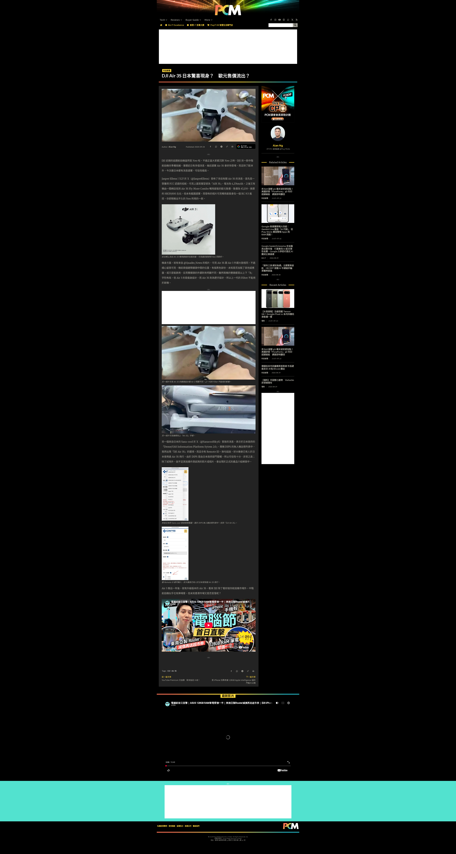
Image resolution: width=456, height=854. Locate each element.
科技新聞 (166, 70)
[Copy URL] (226, 146)
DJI (169, 671)
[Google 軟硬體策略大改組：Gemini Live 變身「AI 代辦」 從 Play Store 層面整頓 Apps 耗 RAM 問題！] (277, 213)
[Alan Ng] (278, 133)
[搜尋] (295, 25)
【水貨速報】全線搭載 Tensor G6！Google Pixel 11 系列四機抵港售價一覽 (277, 314)
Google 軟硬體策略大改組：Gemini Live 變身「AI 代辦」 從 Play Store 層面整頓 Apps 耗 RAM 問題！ (277, 230)
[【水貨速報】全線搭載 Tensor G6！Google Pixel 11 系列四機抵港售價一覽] (277, 298)
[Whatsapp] (288, 20)
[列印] (232, 146)
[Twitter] (292, 20)
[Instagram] (275, 20)
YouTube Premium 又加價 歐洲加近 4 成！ (181, 680)
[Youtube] (279, 20)
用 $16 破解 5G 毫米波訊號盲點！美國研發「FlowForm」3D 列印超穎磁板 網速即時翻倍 (277, 191)
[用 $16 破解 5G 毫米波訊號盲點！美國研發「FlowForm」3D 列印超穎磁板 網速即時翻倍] (277, 176)
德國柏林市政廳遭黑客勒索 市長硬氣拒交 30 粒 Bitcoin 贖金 (277, 367)
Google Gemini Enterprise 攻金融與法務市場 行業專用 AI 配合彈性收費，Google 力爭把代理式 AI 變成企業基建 (277, 250)
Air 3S (174, 671)
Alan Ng (172, 146)
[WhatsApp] (216, 146)
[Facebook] (271, 20)
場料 (263, 321)
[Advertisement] (228, 46)
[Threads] (284, 20)
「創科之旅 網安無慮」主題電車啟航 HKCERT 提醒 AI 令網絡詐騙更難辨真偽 (277, 268)
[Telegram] (221, 146)
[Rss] (296, 20)
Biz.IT (263, 258)
